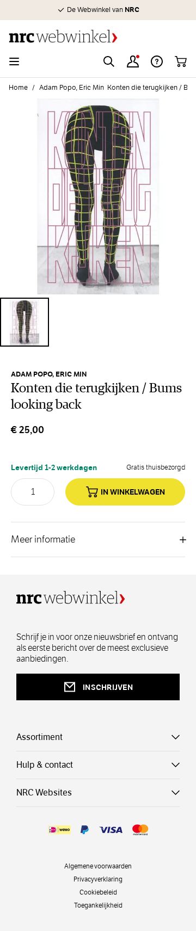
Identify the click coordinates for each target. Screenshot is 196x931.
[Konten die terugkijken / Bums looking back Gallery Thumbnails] (98, 322)
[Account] (132, 61)
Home (18, 87)
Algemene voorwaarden (98, 865)
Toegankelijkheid (98, 905)
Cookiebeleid (98, 891)
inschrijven (108, 687)
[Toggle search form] (108, 61)
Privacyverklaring (98, 878)
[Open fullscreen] (98, 196)
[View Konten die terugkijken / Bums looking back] (24, 322)
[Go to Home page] (98, 36)
